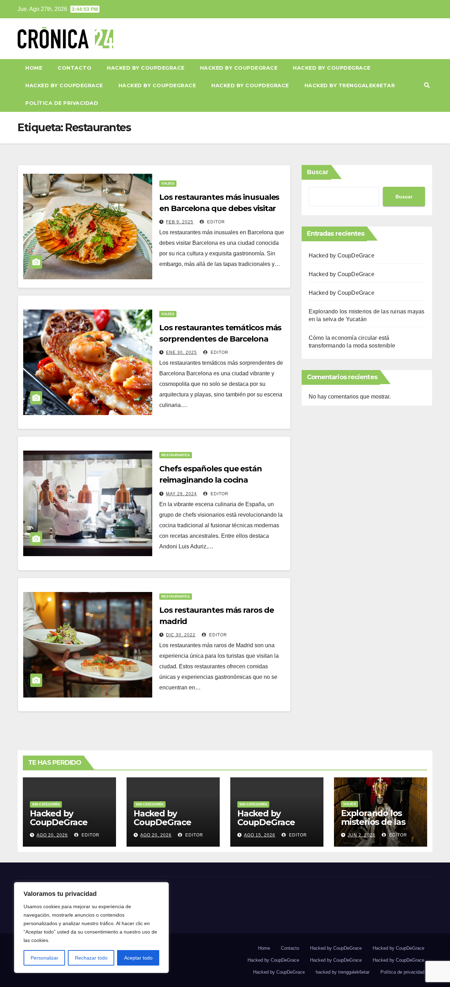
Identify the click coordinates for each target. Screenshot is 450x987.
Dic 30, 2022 (180, 634)
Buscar (317, 172)
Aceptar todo (138, 958)
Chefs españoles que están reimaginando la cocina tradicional (210, 480)
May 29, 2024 (181, 493)
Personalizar (44, 958)
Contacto (74, 68)
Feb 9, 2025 (179, 221)
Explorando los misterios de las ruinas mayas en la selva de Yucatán (379, 826)
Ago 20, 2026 (52, 835)
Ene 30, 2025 (181, 352)
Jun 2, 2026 (361, 835)
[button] (427, 85)
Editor (215, 221)
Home (33, 68)
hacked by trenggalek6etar (349, 85)
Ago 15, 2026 (259, 835)
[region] (91, 927)
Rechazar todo (91, 958)
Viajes (167, 183)
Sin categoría (46, 804)
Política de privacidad (61, 103)
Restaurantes (175, 455)
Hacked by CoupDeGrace (146, 68)
